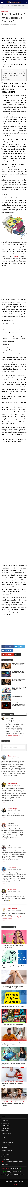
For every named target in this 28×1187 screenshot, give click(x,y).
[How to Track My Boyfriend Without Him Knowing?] (14, 1094)
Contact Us (4, 1161)
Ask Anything (6, 1128)
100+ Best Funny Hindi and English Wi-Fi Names (12, 966)
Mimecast (17, 362)
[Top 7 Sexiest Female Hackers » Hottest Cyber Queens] (6, 681)
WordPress (5, 1130)
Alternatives (5, 1120)
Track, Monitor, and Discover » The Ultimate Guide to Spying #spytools (13, 1044)
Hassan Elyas (12, 890)
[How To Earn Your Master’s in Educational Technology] (6, 697)
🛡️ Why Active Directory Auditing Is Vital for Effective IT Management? (19, 688)
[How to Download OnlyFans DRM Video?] (14, 997)
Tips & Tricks (6, 1123)
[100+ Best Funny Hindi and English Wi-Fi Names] (14, 957)
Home (2, 5)
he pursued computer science (15, 735)
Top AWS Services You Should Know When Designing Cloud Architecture (18, 672)
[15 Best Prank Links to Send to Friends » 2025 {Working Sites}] (14, 936)
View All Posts (22, 714)
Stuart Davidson (12, 908)
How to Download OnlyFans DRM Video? (12, 1006)
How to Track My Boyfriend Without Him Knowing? (12, 1104)
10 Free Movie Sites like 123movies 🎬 (12, 1024)
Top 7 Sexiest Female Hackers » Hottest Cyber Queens (18, 680)
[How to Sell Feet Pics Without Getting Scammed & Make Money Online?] (14, 977)
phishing (17, 256)
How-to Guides (6, 1125)
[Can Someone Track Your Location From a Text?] (14, 1054)
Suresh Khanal (12, 783)
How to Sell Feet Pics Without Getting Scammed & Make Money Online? (12, 987)
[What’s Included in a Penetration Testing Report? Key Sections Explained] (6, 666)
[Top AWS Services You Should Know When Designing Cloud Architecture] (6, 674)
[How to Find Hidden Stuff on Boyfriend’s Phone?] (14, 1074)
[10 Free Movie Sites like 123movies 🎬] (14, 1015)
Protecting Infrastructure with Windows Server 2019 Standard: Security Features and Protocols (18, 704)
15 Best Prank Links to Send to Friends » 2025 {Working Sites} (12, 946)
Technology (4, 11)
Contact (4, 1140)
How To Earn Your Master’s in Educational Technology (18, 695)
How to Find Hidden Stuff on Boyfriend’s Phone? (12, 1084)
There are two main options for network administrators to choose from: (14, 75)
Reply (3, 777)
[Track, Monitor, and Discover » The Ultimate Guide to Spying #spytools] (14, 1034)
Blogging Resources (8, 1142)
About (3, 1137)
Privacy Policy (6, 1145)
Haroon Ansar (12, 756)
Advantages (7, 79)
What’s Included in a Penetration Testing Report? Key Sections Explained (18, 665)
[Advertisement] (14, 32)
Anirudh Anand (12, 868)
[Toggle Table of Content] (23, 71)
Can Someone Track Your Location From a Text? (13, 1064)
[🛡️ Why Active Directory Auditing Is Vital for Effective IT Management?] (6, 689)
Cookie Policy (5, 1147)
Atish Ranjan (6, 24)
